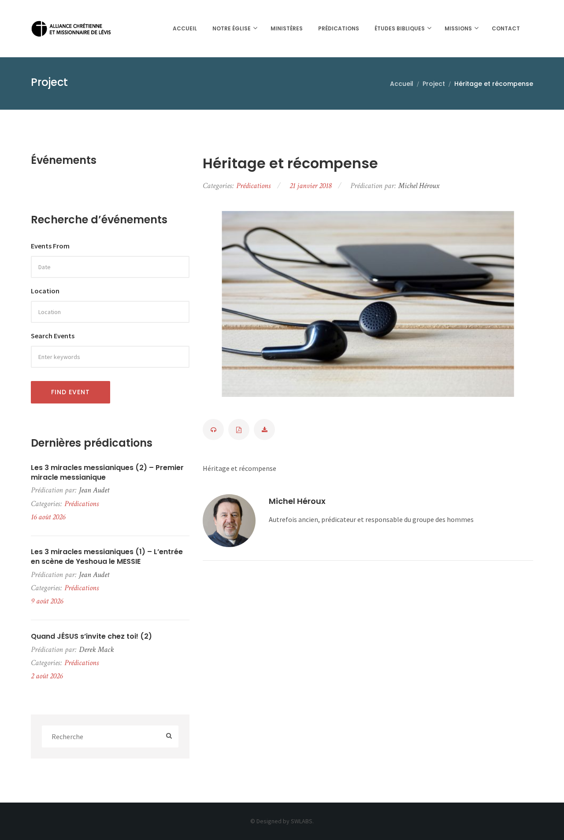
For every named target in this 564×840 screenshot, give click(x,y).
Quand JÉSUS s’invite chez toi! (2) (91, 636)
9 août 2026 (47, 601)
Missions (458, 28)
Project (434, 83)
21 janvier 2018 (310, 186)
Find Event (70, 392)
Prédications (338, 28)
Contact (506, 28)
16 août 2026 (48, 517)
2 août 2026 (47, 676)
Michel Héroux (297, 501)
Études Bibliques (400, 28)
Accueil (185, 28)
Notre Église (231, 28)
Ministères (287, 28)
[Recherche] (169, 736)
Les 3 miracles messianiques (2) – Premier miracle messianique (107, 472)
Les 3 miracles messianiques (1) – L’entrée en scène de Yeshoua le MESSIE (107, 556)
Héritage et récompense (290, 163)
